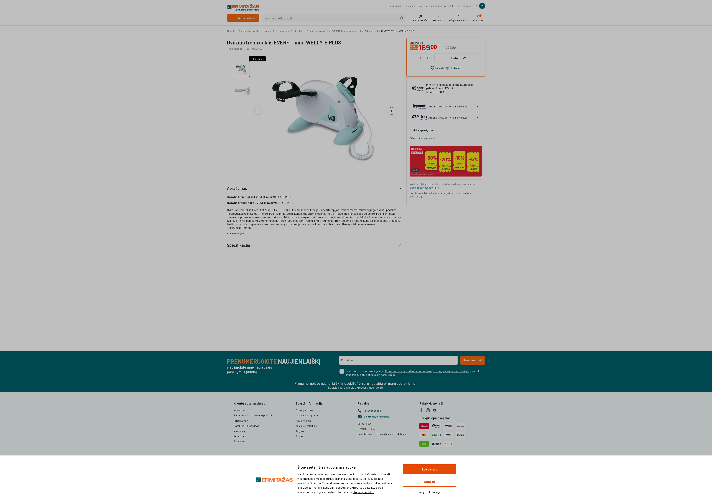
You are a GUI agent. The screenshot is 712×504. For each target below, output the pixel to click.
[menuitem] (396, 6)
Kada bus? (458, 58)
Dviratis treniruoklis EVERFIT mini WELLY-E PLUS (389, 31)
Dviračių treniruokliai (317, 31)
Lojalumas (410, 5)
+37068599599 (372, 410)
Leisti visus (429, 469)
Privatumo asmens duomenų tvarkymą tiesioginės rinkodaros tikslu (427, 371)
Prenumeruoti (472, 360)
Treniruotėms (280, 31)
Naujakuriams (426, 5)
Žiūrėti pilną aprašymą (422, 137)
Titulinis (231, 31)
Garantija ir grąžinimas (246, 425)
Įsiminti (439, 67)
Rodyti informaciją (429, 492)
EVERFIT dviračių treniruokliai (346, 31)
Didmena (441, 5)
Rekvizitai (239, 436)
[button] (420, 18)
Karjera (300, 431)
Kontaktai (239, 410)
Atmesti (429, 481)
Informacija (396, 5)
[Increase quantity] (427, 58)
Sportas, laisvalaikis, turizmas (254, 31)
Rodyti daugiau (236, 233)
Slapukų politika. (363, 492)
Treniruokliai (297, 31)
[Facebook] (421, 410)
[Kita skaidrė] (391, 111)
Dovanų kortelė (304, 410)
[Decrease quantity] (413, 58)
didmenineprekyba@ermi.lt (424, 187)
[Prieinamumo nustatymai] (482, 6)
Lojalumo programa (307, 415)
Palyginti (456, 67)
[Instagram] (428, 410)
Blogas (299, 436)
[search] (402, 18)
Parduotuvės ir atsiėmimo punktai (253, 415)
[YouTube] (434, 410)
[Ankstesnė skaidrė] (258, 111)
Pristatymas (241, 420)
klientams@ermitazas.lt (377, 416)
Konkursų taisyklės (306, 425)
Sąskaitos (453, 5)
